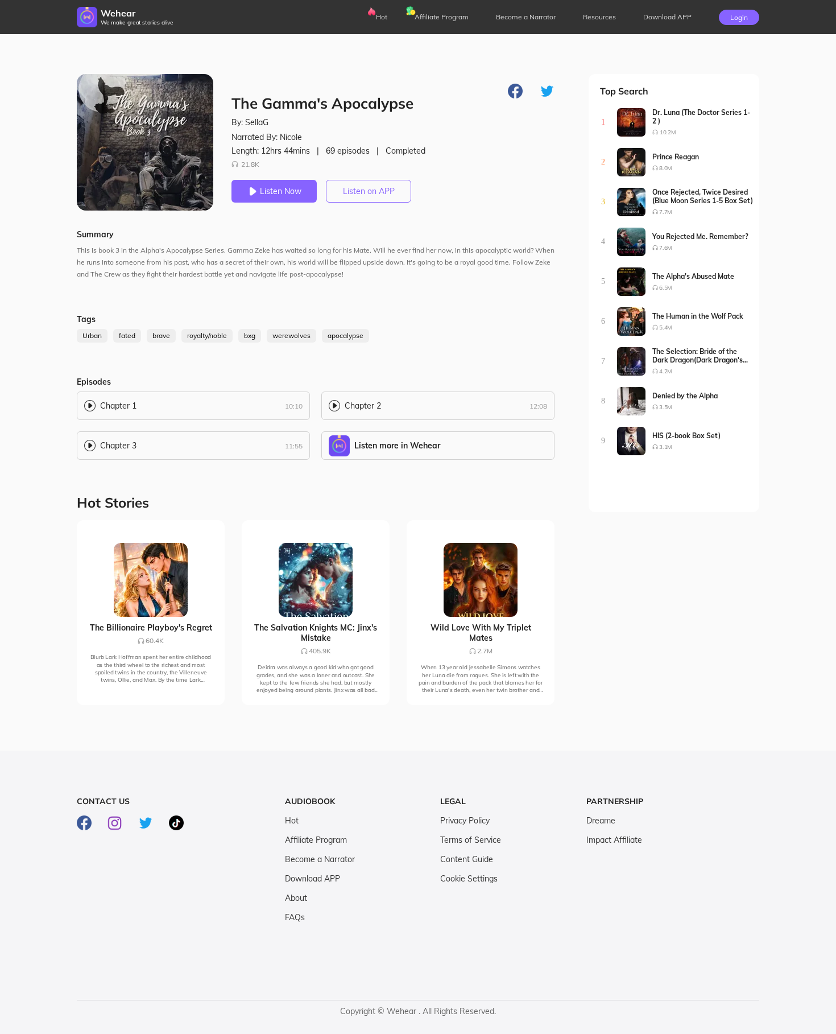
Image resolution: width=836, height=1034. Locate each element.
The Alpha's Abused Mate (693, 276)
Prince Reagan (675, 157)
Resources (599, 17)
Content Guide (466, 859)
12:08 (538, 406)
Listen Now (280, 191)
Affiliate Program (442, 17)
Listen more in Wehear (397, 445)
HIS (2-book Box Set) (686, 435)
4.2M (665, 371)
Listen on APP (369, 191)
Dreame (600, 820)
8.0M (665, 168)
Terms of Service (470, 840)
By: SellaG (249, 122)
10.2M (668, 132)
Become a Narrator (526, 17)
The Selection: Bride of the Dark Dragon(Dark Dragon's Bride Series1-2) (697, 355)
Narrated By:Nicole (266, 137)
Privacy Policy (465, 820)
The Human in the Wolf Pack (697, 316)
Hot (381, 17)
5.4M (665, 327)
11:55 (294, 446)
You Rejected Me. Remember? (700, 236)
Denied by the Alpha (685, 396)
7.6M (665, 248)
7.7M (665, 212)
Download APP (312, 879)
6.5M (665, 288)
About (296, 898)
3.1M (665, 447)
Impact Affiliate (614, 840)
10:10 (294, 406)
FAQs (295, 917)
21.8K (250, 164)
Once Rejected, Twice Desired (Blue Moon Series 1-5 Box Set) (702, 196)
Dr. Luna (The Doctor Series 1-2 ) (701, 116)
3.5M (665, 407)
